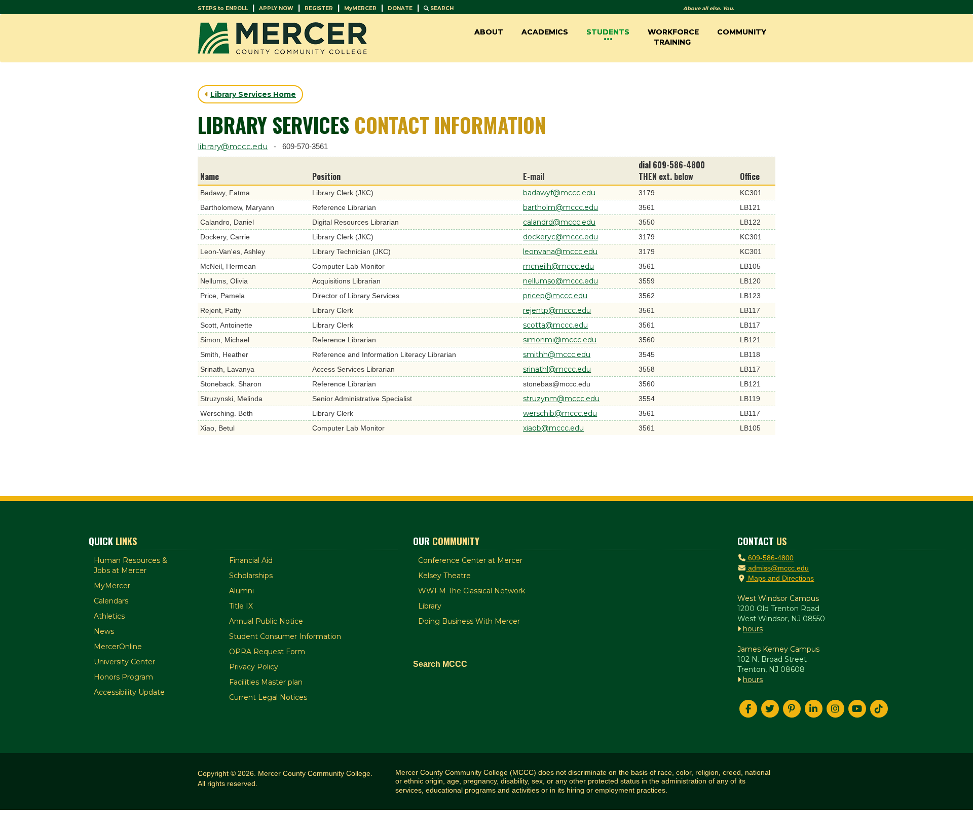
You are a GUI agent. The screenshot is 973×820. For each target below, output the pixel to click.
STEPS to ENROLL (223, 8)
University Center (124, 661)
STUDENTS (607, 32)
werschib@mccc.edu (560, 413)
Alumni (241, 590)
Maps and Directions (780, 578)
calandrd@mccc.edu (559, 222)
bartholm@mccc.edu (560, 207)
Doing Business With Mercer (469, 621)
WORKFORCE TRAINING (673, 37)
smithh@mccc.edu (556, 354)
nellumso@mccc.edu (560, 281)
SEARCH (441, 8)
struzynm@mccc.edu (561, 398)
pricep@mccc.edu (555, 295)
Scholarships (251, 575)
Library (429, 606)
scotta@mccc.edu (555, 325)
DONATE (400, 8)
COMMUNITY (741, 32)
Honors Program (123, 677)
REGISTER (319, 8)
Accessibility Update (129, 692)
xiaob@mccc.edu (553, 428)
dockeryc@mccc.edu (560, 236)
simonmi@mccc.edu (559, 339)
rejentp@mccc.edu (557, 310)
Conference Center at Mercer (470, 560)
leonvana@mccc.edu (560, 251)
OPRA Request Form (267, 651)
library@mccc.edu (233, 146)
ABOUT (488, 32)
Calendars (111, 600)
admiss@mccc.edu (777, 568)
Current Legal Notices (268, 697)
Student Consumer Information (285, 636)
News (104, 631)
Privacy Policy (253, 666)
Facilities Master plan (266, 682)
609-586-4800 (770, 558)
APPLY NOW (276, 8)
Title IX (241, 606)
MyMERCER (360, 8)
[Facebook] (748, 709)
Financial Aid (251, 560)
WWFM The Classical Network (471, 590)
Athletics (109, 616)
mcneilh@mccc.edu (558, 266)
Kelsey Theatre (444, 575)
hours (753, 628)
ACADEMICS (544, 32)
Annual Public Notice (266, 621)
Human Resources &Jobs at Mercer (130, 565)
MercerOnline (118, 646)
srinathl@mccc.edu (557, 369)
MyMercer (112, 585)
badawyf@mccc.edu (559, 192)
